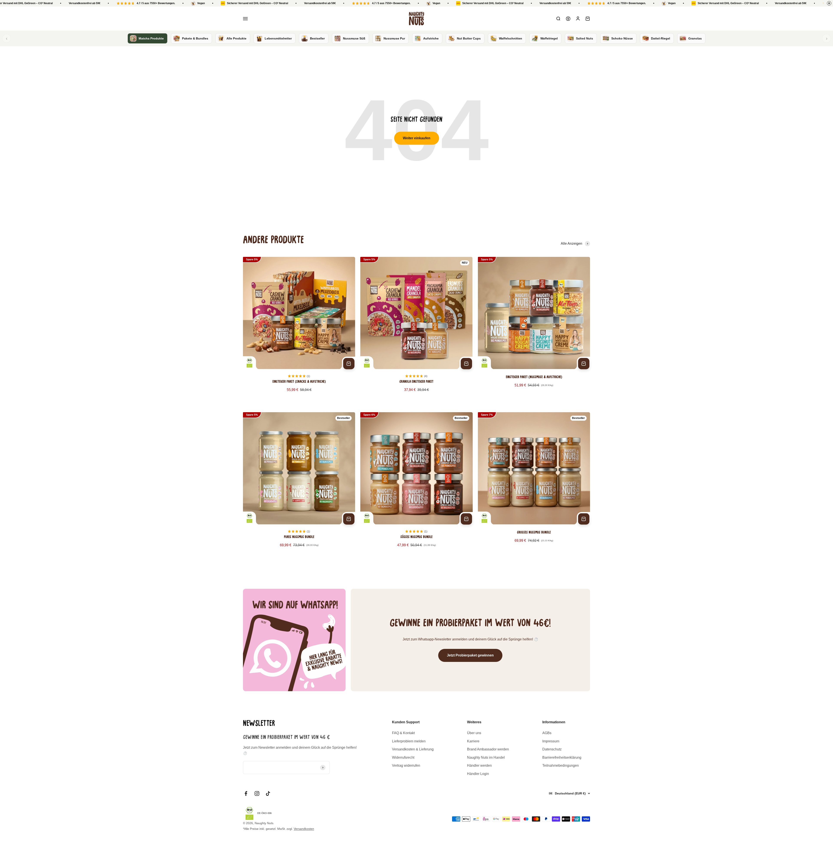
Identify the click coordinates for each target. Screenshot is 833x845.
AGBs (546, 733)
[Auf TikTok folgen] (268, 793)
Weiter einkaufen (416, 138)
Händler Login (478, 774)
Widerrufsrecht (403, 757)
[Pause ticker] (829, 3)
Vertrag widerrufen (406, 765)
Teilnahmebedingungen (560, 765)
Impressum (550, 741)
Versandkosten (304, 828)
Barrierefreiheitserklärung (561, 757)
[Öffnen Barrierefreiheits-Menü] (568, 18)
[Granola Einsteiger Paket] (416, 329)
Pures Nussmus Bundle (299, 537)
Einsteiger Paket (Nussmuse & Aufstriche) (534, 377)
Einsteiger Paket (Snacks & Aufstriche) (299, 382)
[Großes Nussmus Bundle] (534, 484)
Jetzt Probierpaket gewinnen (470, 655)
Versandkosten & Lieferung (413, 749)
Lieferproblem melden (409, 741)
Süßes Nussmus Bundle (416, 537)
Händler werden (479, 765)
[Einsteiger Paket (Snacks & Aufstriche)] (299, 329)
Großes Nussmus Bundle (534, 532)
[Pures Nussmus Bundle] (299, 484)
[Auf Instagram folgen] (257, 793)
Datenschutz (552, 749)
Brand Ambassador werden (488, 749)
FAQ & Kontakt (403, 733)
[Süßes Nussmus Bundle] (416, 484)
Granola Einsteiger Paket (416, 382)
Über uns (474, 733)
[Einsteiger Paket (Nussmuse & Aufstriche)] (534, 329)
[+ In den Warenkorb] (348, 363)
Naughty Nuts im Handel (486, 757)
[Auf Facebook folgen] (246, 793)
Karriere (473, 741)
